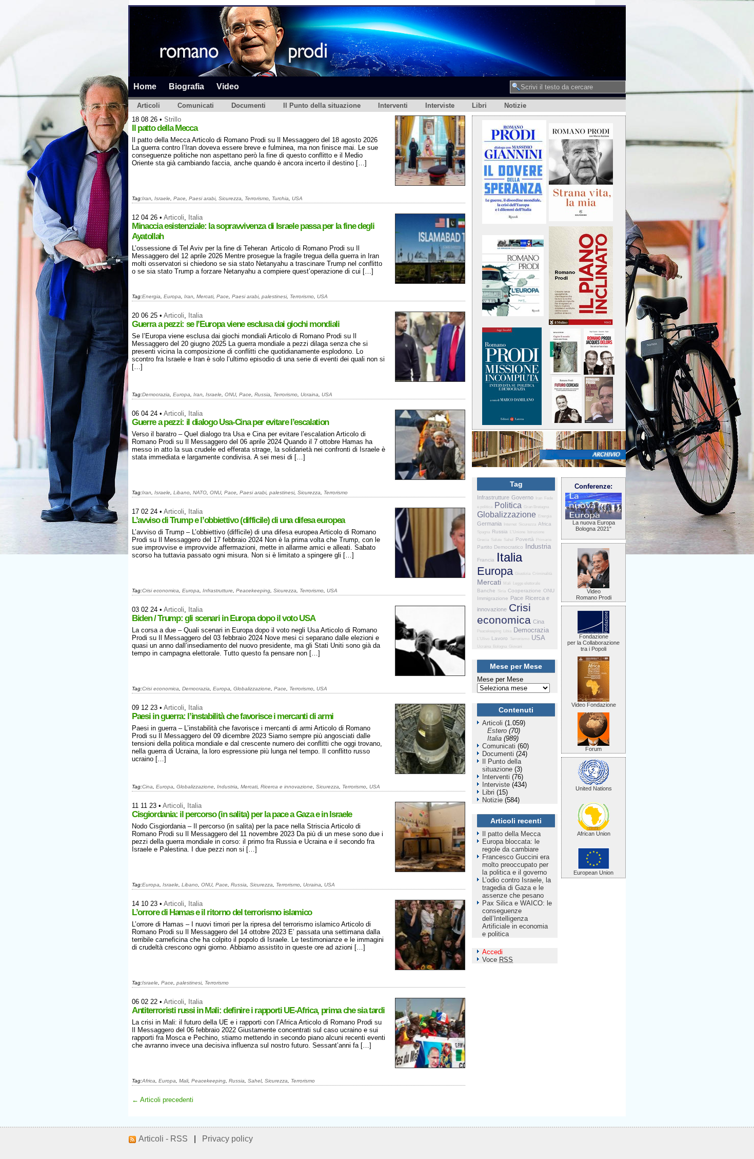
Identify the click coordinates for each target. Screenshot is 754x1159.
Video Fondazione (593, 705)
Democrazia (156, 394)
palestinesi (274, 296)
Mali (183, 1081)
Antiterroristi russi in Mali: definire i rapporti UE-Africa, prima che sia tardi (258, 1010)
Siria (502, 591)
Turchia (280, 198)
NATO (200, 492)
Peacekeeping (253, 590)
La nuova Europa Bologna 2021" (593, 525)
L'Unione (517, 532)
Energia (151, 296)
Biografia (186, 86)
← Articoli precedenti (162, 1100)
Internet (510, 524)
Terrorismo (257, 198)
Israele (162, 198)
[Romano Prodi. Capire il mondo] (565, 372)
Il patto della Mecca (164, 128)
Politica (508, 505)
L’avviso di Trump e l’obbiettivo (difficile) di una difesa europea (238, 520)
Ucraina (310, 394)
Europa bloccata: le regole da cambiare (511, 845)
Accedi (492, 952)
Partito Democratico (500, 547)
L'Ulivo (483, 638)
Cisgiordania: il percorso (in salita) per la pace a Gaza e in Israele (242, 814)
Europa (172, 296)
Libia (507, 631)
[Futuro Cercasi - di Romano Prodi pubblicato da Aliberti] (567, 420)
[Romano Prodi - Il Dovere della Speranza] (514, 221)
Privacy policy (227, 1138)
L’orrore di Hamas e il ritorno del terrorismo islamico (222, 912)
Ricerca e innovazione (287, 786)
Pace (179, 198)
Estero (497, 731)
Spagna (483, 532)
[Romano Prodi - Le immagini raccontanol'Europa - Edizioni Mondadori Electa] (513, 314)
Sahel (255, 1081)
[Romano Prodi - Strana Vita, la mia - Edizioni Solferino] (581, 219)
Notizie (515, 105)
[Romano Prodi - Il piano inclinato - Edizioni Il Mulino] (581, 322)
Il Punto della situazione (322, 105)
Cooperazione (524, 590)
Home (144, 86)
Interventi (393, 105)
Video (227, 86)
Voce (497, 959)
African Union (593, 833)
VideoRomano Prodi (593, 594)
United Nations (594, 788)
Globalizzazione (252, 688)
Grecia (483, 539)
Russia (262, 394)
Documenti (248, 105)
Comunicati (195, 105)
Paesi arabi (202, 198)
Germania (489, 523)
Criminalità (542, 573)
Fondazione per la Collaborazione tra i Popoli (593, 642)
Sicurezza (230, 198)
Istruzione (535, 532)
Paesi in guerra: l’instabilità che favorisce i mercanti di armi (232, 716)
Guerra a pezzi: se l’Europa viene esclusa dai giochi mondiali (236, 324)
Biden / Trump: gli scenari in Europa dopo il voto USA (223, 618)
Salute (496, 539)
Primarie (543, 539)
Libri (479, 105)
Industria (227, 786)
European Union (593, 873)
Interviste (439, 105)
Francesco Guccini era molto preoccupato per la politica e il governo (515, 864)
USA (297, 198)
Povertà (524, 539)
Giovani (515, 646)
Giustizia (522, 573)
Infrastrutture (218, 590)
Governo (522, 497)
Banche (486, 590)
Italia (195, 217)
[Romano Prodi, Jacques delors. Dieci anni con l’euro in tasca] (599, 372)
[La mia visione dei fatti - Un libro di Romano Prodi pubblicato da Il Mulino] (599, 420)
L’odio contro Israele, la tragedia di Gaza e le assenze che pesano (516, 887)
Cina (147, 786)
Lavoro (499, 638)
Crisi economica (160, 590)
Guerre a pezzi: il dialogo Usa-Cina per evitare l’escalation (230, 422)
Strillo (172, 119)
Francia (485, 560)
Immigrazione (492, 598)
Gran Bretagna (536, 507)
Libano (181, 492)
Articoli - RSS (163, 1138)
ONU (230, 394)
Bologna (500, 646)
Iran (146, 198)
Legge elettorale (526, 583)
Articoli (148, 105)
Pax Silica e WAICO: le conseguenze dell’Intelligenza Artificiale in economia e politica (517, 918)
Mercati (204, 296)
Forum (593, 749)
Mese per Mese (500, 679)
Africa (148, 1081)
